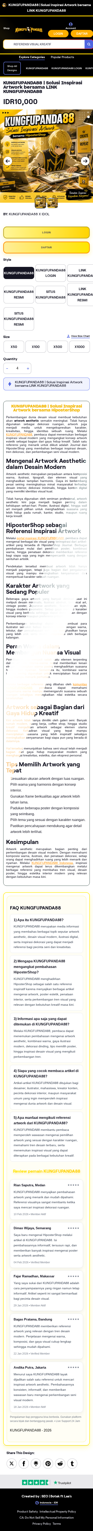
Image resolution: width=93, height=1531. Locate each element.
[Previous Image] (8, 161)
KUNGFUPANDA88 (19, 434)
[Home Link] (29, 30)
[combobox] (44, 44)
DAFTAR (46, 247)
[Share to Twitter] (11, 1463)
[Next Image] (85, 161)
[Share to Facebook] (24, 1463)
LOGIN (58, 33)
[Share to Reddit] (60, 1463)
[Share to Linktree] (36, 1463)
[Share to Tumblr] (72, 1463)
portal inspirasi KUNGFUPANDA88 (40, 538)
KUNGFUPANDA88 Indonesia (52, 863)
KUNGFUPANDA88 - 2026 (30, 1430)
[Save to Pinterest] (48, 1463)
